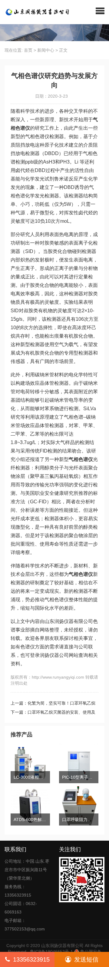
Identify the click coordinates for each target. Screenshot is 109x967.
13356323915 (31, 959)
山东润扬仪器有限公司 (62, 945)
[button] (100, 11)
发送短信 (86, 959)
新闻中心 (45, 50)
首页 (28, 50)
